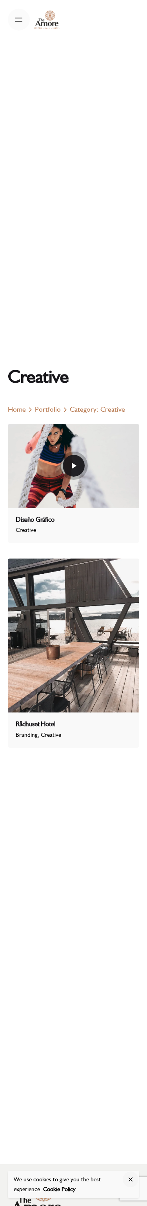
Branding (27, 734)
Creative (26, 529)
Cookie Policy (59, 1189)
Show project (32, 540)
